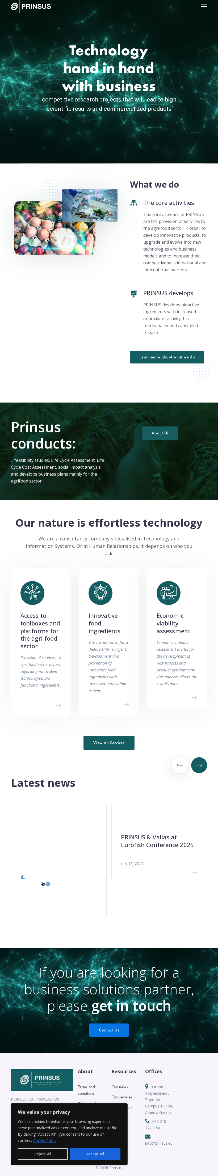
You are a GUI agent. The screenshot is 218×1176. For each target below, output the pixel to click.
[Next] (199, 765)
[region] (69, 1134)
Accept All (95, 1153)
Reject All (42, 1153)
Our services (121, 1097)
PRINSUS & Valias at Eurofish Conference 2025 (157, 841)
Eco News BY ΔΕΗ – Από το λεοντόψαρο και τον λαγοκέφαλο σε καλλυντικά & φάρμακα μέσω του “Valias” (57, 850)
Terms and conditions (86, 1090)
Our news (119, 1087)
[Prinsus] (31, 6)
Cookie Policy (44, 1140)
